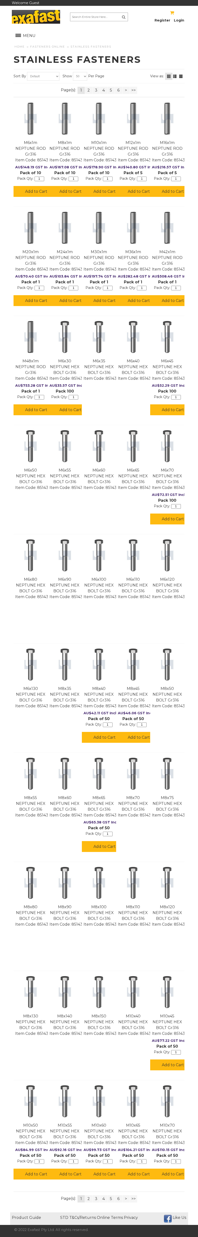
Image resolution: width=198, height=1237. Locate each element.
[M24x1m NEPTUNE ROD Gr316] (65, 227)
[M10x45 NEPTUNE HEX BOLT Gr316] (167, 992)
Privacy (131, 1217)
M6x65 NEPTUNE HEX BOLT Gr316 (133, 476)
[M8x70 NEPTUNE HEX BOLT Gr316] (133, 773)
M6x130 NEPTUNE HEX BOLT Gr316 (30, 694)
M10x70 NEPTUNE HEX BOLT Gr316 (167, 1131)
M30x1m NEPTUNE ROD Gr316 (99, 258)
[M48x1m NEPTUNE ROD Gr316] (30, 337)
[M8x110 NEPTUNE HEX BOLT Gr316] (133, 883)
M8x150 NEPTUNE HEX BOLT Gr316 (99, 1022)
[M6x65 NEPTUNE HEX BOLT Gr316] (133, 446)
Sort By (20, 76)
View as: (157, 76)
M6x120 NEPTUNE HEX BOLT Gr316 (167, 585)
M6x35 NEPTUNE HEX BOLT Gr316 (99, 367)
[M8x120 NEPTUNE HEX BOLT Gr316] (167, 883)
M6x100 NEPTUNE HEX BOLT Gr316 (99, 585)
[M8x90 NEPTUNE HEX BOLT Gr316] (65, 883)
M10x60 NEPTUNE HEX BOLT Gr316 (99, 1131)
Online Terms (110, 1217)
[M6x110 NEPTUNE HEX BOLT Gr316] (133, 555)
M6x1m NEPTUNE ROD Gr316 (30, 148)
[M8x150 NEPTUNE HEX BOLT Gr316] (99, 992)
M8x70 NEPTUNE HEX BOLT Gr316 (133, 803)
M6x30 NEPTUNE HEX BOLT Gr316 (64, 367)
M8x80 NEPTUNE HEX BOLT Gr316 (30, 913)
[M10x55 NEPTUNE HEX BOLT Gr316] (65, 1101)
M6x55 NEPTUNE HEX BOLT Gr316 (64, 476)
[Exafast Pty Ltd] (36, 17)
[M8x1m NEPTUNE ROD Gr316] (65, 118)
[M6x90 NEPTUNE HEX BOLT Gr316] (65, 555)
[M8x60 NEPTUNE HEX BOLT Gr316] (65, 773)
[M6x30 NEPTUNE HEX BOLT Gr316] (65, 337)
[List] (174, 76)
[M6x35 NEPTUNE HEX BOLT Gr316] (99, 337)
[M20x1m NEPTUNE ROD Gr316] (30, 227)
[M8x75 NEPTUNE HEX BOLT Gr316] (167, 773)
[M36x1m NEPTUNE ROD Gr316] (133, 227)
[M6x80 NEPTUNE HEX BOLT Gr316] (30, 555)
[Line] (180, 76)
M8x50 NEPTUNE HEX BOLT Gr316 (167, 694)
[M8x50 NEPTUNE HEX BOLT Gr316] (167, 664)
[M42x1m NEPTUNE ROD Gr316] (167, 227)
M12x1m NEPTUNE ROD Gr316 (133, 148)
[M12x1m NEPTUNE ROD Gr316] (133, 118)
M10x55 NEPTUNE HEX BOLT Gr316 (64, 1131)
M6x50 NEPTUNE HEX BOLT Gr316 (30, 476)
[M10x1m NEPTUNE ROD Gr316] (99, 118)
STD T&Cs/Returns (78, 1217)
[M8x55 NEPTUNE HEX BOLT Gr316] (30, 773)
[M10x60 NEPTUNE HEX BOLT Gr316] (99, 1101)
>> (133, 90)
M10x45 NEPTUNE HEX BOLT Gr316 (167, 1022)
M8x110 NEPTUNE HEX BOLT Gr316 (133, 913)
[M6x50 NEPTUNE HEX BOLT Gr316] (30, 446)
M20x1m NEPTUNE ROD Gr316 (30, 258)
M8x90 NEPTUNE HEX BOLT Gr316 (64, 913)
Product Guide (26, 1217)
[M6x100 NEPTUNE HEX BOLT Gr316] (99, 555)
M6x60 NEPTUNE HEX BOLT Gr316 (99, 476)
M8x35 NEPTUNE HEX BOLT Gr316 (64, 694)
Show (67, 76)
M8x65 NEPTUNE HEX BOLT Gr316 (99, 803)
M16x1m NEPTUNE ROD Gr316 (167, 148)
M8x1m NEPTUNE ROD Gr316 (65, 148)
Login (179, 20)
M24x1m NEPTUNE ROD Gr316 (65, 258)
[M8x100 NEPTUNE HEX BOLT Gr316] (99, 883)
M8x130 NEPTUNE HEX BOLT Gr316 (30, 1022)
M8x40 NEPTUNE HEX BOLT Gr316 (99, 694)
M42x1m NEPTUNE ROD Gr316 (167, 258)
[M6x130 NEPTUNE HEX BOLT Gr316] (30, 664)
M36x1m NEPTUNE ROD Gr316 (133, 258)
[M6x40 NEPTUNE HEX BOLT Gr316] (133, 337)
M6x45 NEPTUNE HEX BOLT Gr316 (167, 367)
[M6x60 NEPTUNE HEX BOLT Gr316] (99, 446)
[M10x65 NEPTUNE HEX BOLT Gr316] (133, 1101)
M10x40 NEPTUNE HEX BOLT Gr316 (133, 1022)
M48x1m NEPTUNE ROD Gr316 (30, 367)
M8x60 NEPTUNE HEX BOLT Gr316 (64, 803)
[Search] (124, 17)
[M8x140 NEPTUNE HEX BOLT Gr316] (65, 992)
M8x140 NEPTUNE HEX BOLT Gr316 (64, 1022)
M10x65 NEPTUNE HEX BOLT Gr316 (133, 1131)
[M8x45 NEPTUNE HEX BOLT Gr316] (133, 664)
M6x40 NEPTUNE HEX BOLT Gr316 (133, 367)
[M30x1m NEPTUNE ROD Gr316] (99, 227)
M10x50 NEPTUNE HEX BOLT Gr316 (30, 1131)
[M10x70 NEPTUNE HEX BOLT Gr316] (167, 1101)
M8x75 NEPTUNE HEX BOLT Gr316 (167, 803)
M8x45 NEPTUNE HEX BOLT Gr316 (133, 694)
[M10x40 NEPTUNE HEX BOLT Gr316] (133, 992)
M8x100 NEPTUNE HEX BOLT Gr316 (99, 913)
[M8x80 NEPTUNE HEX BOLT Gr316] (30, 883)
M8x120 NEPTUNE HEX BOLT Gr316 (167, 913)
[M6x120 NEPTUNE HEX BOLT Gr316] (167, 555)
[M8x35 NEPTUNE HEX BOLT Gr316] (65, 664)
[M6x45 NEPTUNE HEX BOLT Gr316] (167, 337)
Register (162, 20)
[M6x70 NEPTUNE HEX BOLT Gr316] (167, 446)
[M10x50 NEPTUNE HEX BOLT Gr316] (30, 1101)
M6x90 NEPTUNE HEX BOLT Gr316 (64, 585)
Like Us (179, 1217)
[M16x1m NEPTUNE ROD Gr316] (167, 118)
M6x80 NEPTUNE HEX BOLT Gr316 (30, 585)
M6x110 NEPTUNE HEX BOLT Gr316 (133, 585)
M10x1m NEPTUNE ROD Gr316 (99, 148)
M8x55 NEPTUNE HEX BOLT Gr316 (30, 803)
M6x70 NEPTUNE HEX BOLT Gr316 (167, 476)
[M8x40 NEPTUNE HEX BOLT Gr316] (99, 664)
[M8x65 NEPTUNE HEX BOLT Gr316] (99, 773)
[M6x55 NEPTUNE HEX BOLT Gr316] (65, 446)
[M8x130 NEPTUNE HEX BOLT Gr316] (30, 992)
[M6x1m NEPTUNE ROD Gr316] (30, 118)
